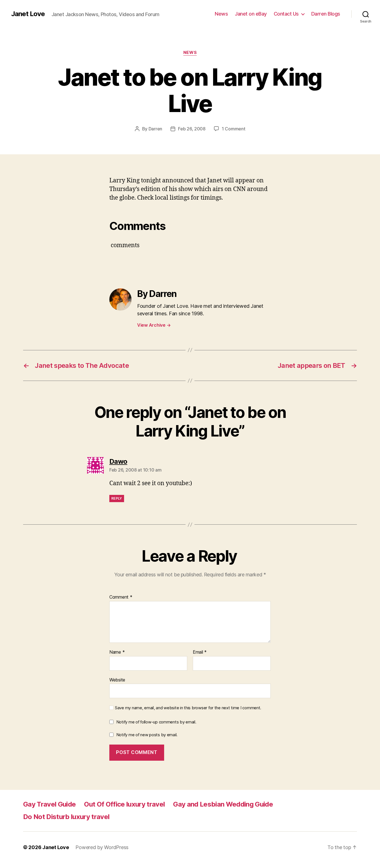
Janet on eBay (251, 14)
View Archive (154, 325)
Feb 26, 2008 (192, 129)
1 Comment (233, 129)
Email (200, 652)
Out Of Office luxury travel (124, 804)
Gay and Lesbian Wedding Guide (223, 804)
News (221, 14)
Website (117, 679)
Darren (155, 129)
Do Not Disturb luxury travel (66, 817)
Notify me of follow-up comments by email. (156, 722)
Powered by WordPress (102, 847)
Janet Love (28, 14)
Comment (120, 597)
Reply (116, 498)
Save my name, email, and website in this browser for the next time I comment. (188, 707)
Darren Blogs (325, 14)
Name (117, 652)
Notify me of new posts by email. (146, 734)
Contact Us (286, 14)
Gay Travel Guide (49, 804)
